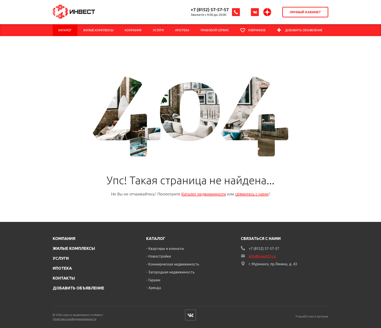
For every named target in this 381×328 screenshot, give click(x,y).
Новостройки (159, 256)
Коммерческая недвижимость (173, 264)
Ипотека (62, 268)
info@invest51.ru (262, 256)
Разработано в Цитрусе (312, 316)
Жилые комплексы (74, 248)
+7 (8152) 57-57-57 (210, 9)
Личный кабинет (305, 12)
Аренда (154, 288)
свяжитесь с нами (252, 194)
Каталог (155, 238)
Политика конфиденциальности (74, 319)
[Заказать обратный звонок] (236, 12)
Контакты (64, 278)
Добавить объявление (78, 288)
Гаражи (154, 280)
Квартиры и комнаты (166, 249)
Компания (64, 238)
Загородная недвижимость (171, 272)
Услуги (61, 258)
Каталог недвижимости (203, 194)
